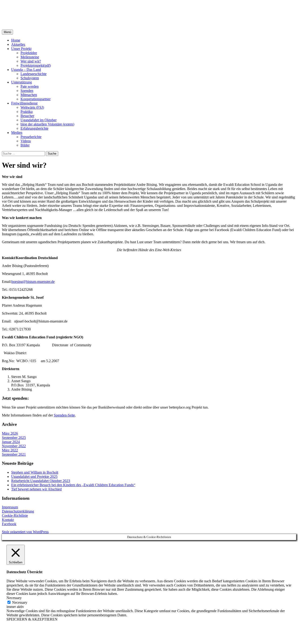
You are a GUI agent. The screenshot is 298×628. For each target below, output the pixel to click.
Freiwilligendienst (24, 103)
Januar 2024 (11, 442)
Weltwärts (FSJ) (32, 107)
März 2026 (10, 433)
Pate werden (29, 86)
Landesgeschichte (33, 74)
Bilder (25, 145)
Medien (16, 133)
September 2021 (14, 454)
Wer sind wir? (30, 61)
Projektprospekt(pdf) (35, 65)
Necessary (19, 602)
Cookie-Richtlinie (15, 515)
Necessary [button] (14, 598)
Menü (7, 32)
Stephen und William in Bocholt (34, 472)
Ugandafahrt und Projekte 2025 (34, 477)
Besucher (27, 116)
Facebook (9, 524)
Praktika (26, 112)
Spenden (26, 91)
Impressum (10, 507)
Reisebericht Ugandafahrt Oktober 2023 (40, 481)
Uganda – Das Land (26, 70)
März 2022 (10, 450)
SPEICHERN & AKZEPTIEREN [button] (32, 619)
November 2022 (14, 446)
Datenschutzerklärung (18, 511)
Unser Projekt (21, 49)
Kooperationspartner (35, 99)
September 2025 (14, 438)
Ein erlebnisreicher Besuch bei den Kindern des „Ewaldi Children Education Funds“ (73, 485)
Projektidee (28, 53)
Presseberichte (30, 137)
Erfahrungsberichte (34, 128)
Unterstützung (21, 82)
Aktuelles (18, 44)
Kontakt (8, 520)
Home (15, 40)
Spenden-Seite (64, 415)
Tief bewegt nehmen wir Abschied (36, 489)
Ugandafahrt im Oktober (38, 120)
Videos (25, 141)
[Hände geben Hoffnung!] (149, 15)
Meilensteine (29, 57)
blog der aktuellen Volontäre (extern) (47, 124)
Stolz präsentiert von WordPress (25, 532)
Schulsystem (29, 78)
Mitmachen (28, 95)
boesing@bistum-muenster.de (33, 282)
